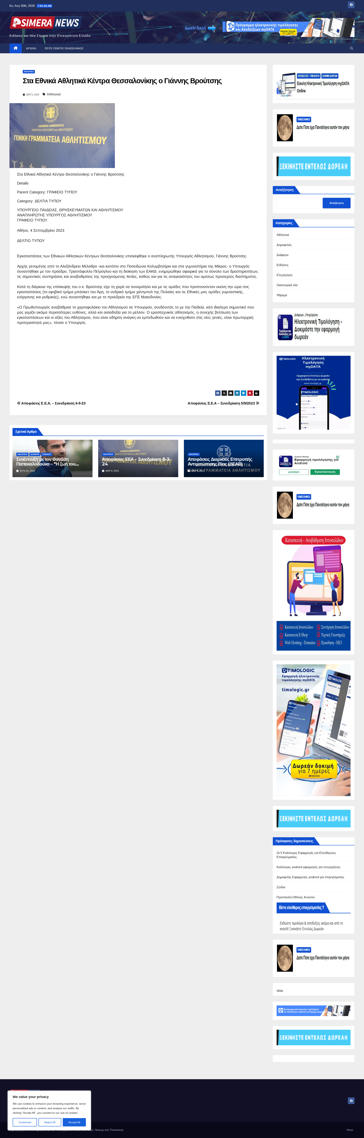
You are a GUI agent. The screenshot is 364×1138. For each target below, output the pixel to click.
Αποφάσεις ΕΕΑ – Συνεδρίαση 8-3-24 (136, 461)
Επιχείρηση (285, 275)
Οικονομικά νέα (287, 285)
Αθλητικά (29, 72)
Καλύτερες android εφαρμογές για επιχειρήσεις (309, 867)
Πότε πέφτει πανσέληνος (64, 48)
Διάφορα (35, 454)
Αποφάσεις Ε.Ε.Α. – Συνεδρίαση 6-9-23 (53, 403)
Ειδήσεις (46, 454)
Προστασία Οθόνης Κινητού (296, 897)
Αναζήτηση (284, 190)
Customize (25, 1122)
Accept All (74, 1122)
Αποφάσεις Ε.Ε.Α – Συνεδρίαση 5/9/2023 (222, 403)
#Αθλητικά (54, 94)
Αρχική (31, 48)
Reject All (49, 1122)
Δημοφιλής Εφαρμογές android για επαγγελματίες (310, 877)
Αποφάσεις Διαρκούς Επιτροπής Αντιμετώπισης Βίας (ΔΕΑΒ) (220, 461)
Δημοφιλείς (284, 245)
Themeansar (116, 1130)
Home (350, 1130)
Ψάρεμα (282, 295)
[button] (351, 48)
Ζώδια (281, 887)
